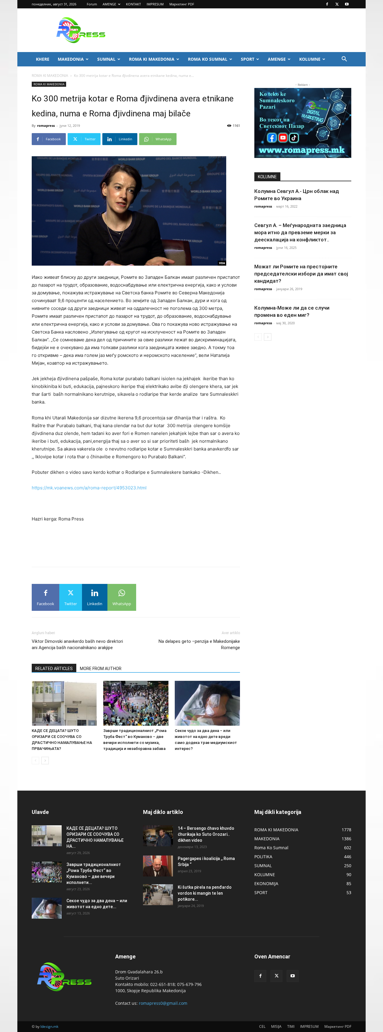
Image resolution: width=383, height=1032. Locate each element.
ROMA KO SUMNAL (207, 59)
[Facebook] (327, 4)
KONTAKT (133, 4)
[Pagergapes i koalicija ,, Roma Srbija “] (158, 866)
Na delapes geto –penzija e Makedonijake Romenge (199, 644)
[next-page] (45, 760)
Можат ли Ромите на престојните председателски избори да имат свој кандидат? (301, 274)
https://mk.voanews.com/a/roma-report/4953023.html (89, 488)
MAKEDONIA (71, 59)
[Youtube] (346, 4)
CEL (262, 1026)
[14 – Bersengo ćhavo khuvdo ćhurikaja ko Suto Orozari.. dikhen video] (158, 835)
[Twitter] (336, 4)
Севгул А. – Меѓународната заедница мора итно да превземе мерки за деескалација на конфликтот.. (300, 232)
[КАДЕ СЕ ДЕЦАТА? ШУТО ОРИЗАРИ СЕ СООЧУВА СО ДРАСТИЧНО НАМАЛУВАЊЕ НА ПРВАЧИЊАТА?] (64, 703)
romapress (46, 125)
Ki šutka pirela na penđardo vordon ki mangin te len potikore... (205, 893)
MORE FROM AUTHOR (100, 668)
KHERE (42, 59)
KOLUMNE (309, 59)
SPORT (247, 59)
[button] (344, 60)
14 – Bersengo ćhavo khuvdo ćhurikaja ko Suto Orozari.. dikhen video (206, 834)
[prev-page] (35, 760)
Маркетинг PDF (181, 4)
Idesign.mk (49, 1026)
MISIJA (276, 1026)
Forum (92, 4)
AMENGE (109, 4)
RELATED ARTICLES (54, 668)
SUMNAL (106, 59)
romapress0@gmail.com (163, 1003)
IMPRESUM (155, 4)
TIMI (290, 1026)
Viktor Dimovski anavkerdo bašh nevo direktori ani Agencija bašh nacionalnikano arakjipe (77, 644)
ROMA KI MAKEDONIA (151, 59)
